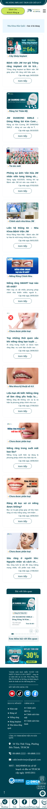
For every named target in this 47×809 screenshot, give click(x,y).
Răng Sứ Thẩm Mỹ (18, 111)
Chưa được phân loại (20, 331)
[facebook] (35, 696)
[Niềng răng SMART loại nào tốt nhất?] (22, 266)
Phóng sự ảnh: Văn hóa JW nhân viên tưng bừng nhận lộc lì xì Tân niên (22, 176)
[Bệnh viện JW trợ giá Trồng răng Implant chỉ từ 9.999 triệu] (22, 45)
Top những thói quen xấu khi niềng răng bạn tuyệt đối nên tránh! (22, 341)
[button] (12, 633)
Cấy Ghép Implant (18, 56)
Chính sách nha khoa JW (21, 221)
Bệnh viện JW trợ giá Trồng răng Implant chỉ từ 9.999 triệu (22, 66)
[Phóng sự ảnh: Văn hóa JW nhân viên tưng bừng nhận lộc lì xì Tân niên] (22, 156)
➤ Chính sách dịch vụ (30, 709)
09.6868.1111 (34, 753)
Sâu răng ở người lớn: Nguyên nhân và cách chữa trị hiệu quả (22, 562)
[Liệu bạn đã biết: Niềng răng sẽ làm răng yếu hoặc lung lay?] (22, 376)
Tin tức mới (15, 166)
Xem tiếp (22, 81)
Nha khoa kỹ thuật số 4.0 (21, 386)
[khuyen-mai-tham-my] (23, 663)
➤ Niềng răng (13, 717)
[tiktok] (19, 696)
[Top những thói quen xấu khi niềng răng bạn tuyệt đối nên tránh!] (22, 321)
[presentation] (31, 631)
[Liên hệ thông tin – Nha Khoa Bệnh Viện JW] (22, 211)
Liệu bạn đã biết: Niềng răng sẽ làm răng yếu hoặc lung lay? (22, 396)
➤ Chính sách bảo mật (31, 716)
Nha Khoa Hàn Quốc (16, 26)
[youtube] (12, 696)
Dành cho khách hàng (12, 10)
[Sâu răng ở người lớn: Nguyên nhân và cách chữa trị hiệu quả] (22, 541)
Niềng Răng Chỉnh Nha (20, 276)
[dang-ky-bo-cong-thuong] (16, 783)
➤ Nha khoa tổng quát (15, 726)
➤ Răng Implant (14, 722)
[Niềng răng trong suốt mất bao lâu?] (22, 431)
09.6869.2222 (19, 753)
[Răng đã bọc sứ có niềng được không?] (22, 486)
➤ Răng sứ (12, 713)
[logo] (34, 12)
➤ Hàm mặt (12, 709)
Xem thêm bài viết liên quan (24, 638)
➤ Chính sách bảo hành (31, 722)
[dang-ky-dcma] (33, 784)
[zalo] (27, 696)
